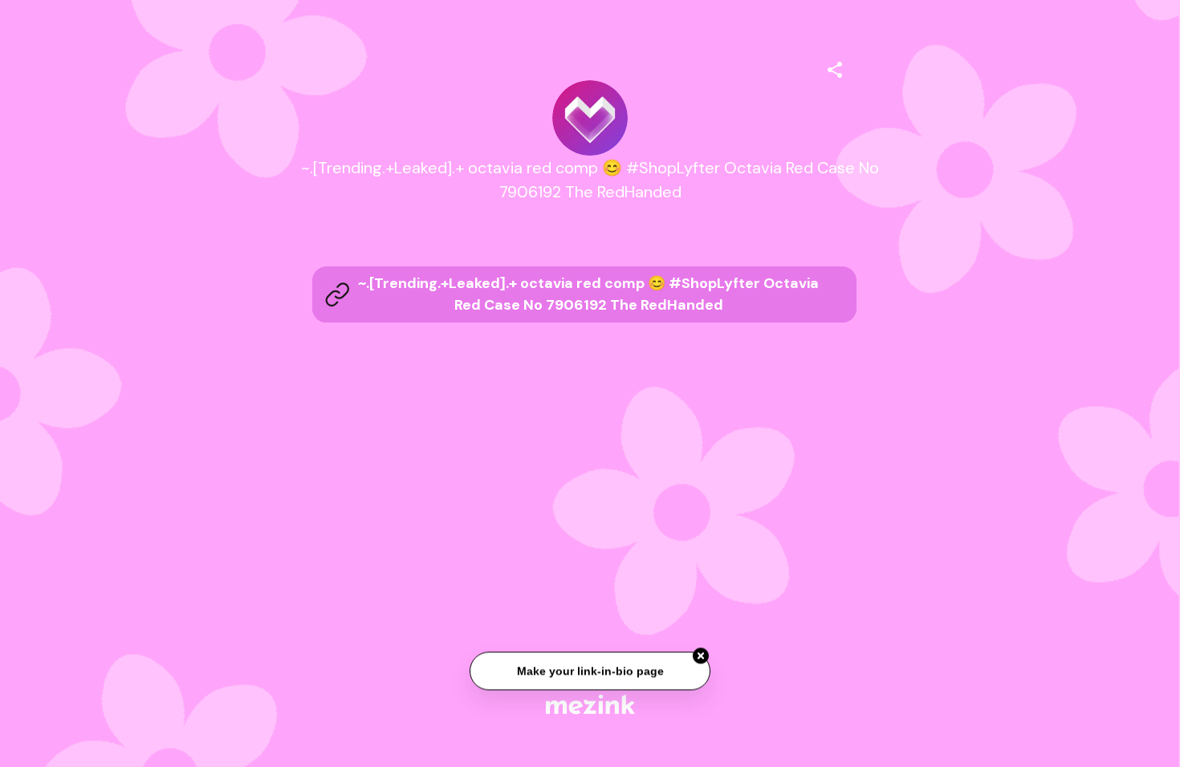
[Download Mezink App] (590, 704)
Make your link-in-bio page (589, 671)
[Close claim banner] (701, 656)
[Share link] (834, 67)
